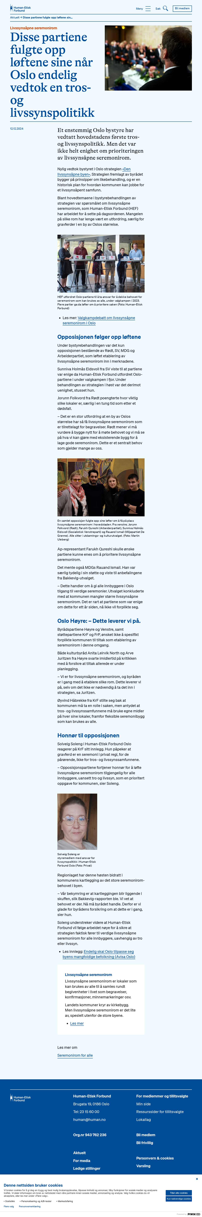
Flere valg (9, 1206)
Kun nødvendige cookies (179, 1198)
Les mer (77, 1023)
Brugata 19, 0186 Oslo (91, 1104)
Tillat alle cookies (179, 1192)
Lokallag (143, 1119)
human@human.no (89, 1119)
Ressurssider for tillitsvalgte (160, 1111)
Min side (143, 1104)
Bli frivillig (144, 1142)
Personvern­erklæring (30, 1206)
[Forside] (20, 8)
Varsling (143, 1165)
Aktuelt (15, 17)
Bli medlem (145, 1134)
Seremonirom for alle (75, 1055)
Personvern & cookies (155, 1158)
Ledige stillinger (86, 1168)
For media (81, 1160)
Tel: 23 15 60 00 (86, 1111)
